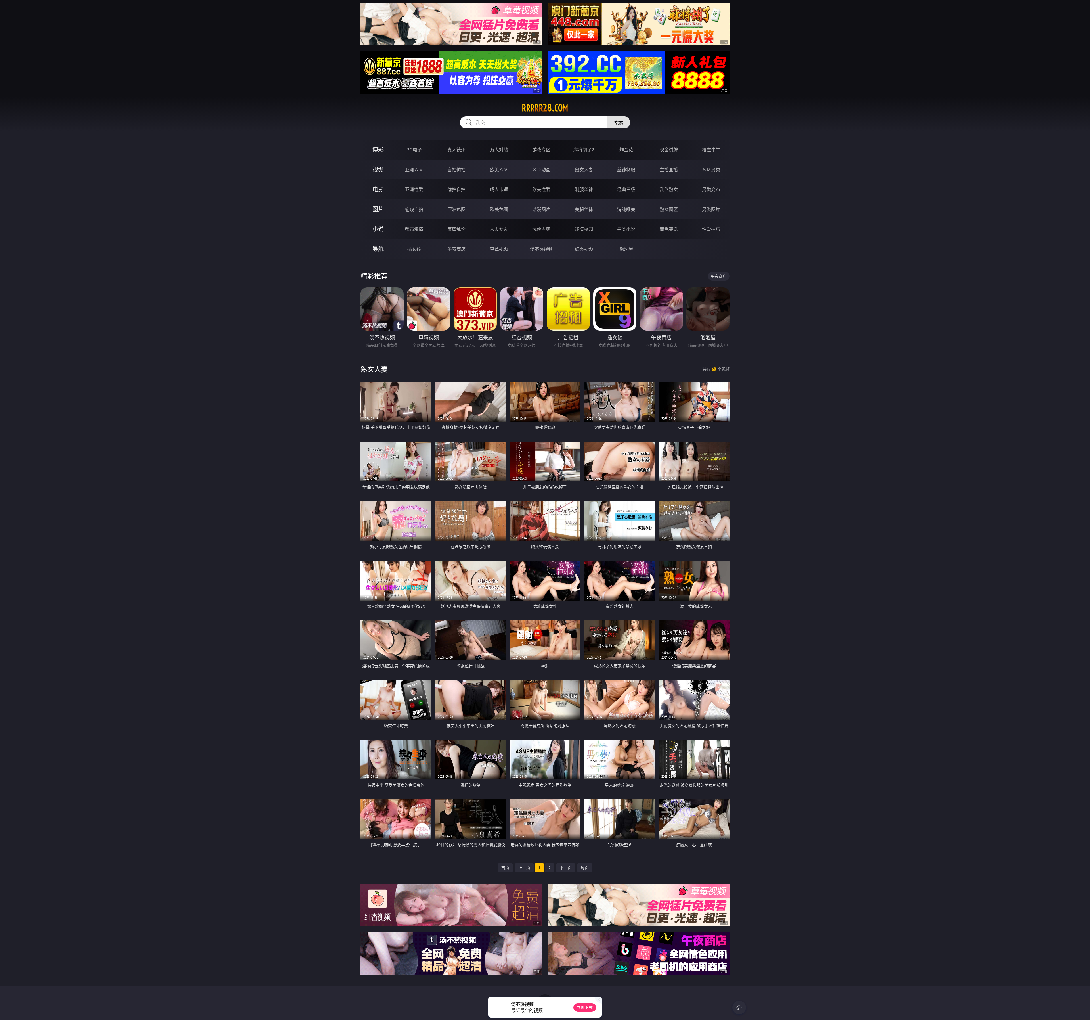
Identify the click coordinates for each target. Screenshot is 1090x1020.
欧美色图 (499, 209)
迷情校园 (584, 229)
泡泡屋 (626, 249)
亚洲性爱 (414, 189)
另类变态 (711, 189)
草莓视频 (499, 249)
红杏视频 (584, 249)
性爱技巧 (711, 229)
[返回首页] (739, 1007)
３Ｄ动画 (541, 169)
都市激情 (414, 229)
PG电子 (414, 150)
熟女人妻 (584, 169)
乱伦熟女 (669, 189)
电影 (378, 189)
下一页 (566, 867)
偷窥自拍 (414, 209)
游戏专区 (541, 150)
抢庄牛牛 (711, 150)
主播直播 (669, 169)
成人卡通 (499, 189)
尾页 (585, 867)
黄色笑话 (669, 229)
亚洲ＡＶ (414, 169)
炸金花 (626, 150)
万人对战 (499, 150)
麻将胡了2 (583, 150)
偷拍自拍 (456, 189)
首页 (505, 867)
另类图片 (711, 209)
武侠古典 (541, 229)
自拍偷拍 (456, 169)
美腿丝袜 (584, 209)
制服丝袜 (584, 189)
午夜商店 (456, 249)
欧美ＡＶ (499, 169)
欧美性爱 (541, 189)
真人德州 (456, 150)
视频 (378, 169)
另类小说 (626, 229)
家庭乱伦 (456, 229)
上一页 (524, 867)
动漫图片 (541, 209)
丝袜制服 (626, 169)
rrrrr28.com (545, 108)
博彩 (378, 149)
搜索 (618, 122)
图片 (378, 209)
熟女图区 (669, 209)
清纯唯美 (626, 209)
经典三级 (626, 189)
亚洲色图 (456, 209)
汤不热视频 (541, 249)
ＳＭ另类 (711, 169)
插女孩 (414, 249)
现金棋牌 (669, 150)
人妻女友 (499, 229)
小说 (378, 229)
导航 (378, 249)
